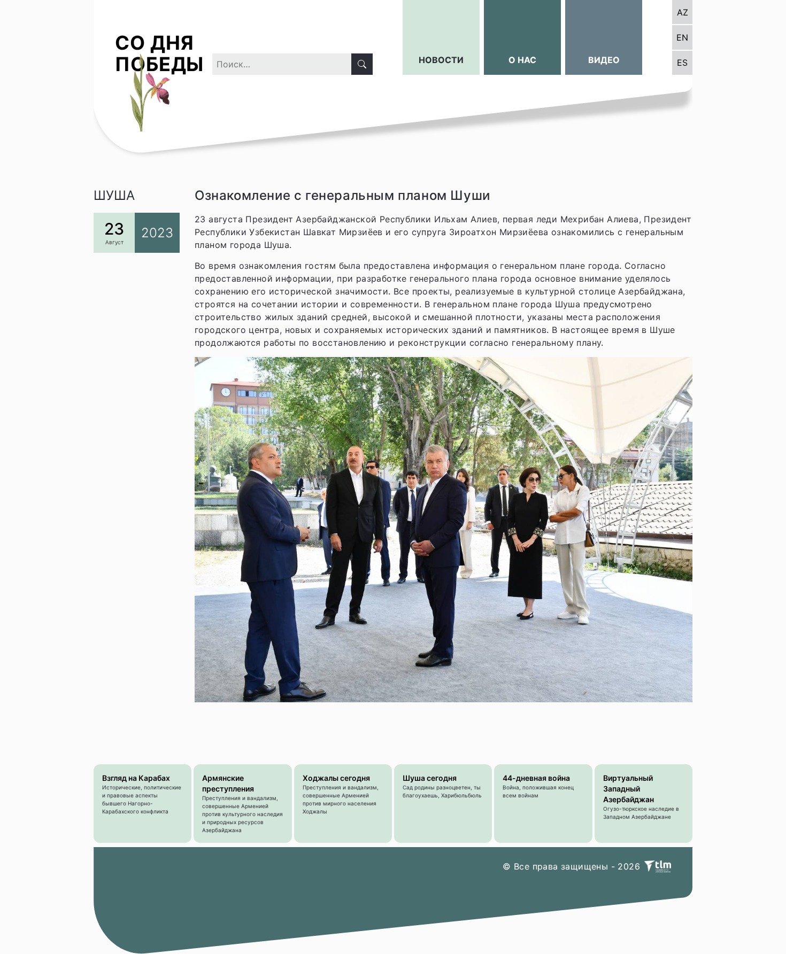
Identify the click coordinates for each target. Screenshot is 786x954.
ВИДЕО (604, 60)
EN (682, 37)
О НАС (522, 60)
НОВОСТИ (441, 60)
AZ (682, 12)
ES (682, 62)
